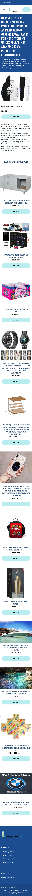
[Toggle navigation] (3, 9)
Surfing (12, 106)
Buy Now (16, 117)
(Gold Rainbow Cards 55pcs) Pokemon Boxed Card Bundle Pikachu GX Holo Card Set (16, 747)
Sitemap (21, 893)
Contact (11, 890)
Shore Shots (8, 855)
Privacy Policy (12, 893)
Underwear (18, 106)
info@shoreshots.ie (6, 2)
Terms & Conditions (21, 890)
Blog (6, 866)
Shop (26, 10)
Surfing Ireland (9, 852)
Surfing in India (9, 862)
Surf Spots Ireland (10, 859)
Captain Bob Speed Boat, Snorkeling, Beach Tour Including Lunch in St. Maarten (16, 647)
